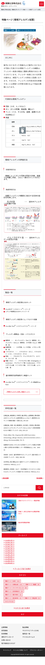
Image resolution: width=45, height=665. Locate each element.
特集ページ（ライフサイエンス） (26, 30)
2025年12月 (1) (9, 542)
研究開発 (4, 630)
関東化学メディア (17, 9)
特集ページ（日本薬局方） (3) (14, 591)
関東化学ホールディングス (9, 6)
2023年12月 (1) (9, 544)
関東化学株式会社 (6, 9)
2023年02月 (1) (9, 552)
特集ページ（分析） (9, 30)
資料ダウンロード (7, 637)
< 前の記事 (5, 478)
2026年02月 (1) (9, 540)
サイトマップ (7, 650)
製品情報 (25, 627)
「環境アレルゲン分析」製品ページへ (18, 392)
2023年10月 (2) (9, 548)
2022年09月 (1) (9, 557)
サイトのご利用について (20, 650)
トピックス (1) (9, 601)
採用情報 (4, 634)
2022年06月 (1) (9, 563)
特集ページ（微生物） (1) (32, 598)
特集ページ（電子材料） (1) (13, 595)
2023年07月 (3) (9, 550)
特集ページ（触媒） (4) (32, 584)
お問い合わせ (6, 640)
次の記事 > (39, 478)
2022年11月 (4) (9, 555)
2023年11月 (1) (9, 546)
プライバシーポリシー (36, 650)
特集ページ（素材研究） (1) (13, 598)
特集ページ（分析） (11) (12, 581)
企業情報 (4, 627)
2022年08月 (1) (9, 559)
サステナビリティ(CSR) (30, 630)
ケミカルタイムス (28, 637)
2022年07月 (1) (9, 561)
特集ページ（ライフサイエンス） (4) (16, 588)
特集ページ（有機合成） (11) (13, 584)
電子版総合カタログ (8, 643)
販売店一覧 (26, 634)
